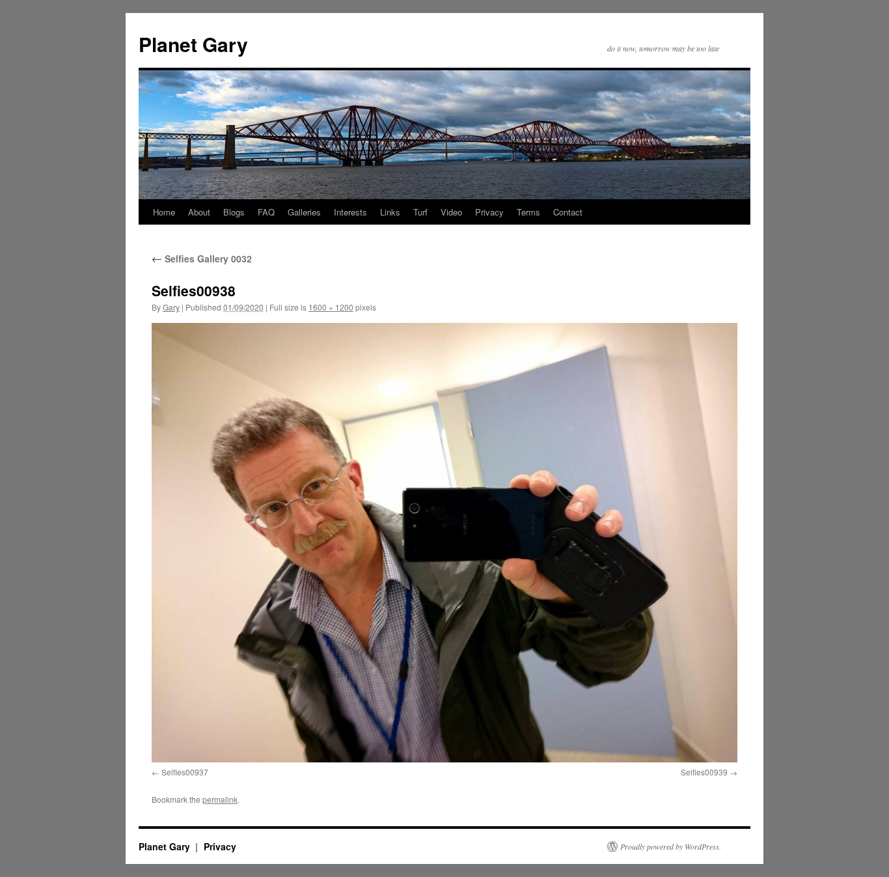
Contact (567, 212)
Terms (528, 212)
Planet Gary (193, 44)
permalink (220, 799)
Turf (420, 212)
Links (390, 212)
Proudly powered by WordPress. (670, 846)
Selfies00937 (184, 771)
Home (164, 212)
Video (451, 212)
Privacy (489, 212)
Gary (171, 307)
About (199, 212)
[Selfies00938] (444, 542)
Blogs (234, 212)
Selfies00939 (704, 771)
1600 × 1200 (330, 307)
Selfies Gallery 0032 (202, 258)
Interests (350, 212)
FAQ (266, 212)
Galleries (304, 212)
